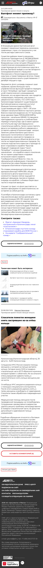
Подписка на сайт (10, 487)
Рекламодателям (20, 493)
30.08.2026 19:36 (7, 310)
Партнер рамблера (20, 557)
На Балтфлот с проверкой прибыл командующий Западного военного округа (24, 299)
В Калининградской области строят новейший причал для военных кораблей (23, 272)
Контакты (6, 493)
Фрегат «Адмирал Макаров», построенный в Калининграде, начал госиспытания (19, 224)
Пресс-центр (30, 484)
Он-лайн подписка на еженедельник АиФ (21, 490)
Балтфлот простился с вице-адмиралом (23, 278)
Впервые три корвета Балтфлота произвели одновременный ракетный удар (24, 292)
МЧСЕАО (4, 355)
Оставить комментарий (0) (21, 454)
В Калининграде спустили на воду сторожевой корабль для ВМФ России (20, 230)
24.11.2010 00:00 (6, 9)
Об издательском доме (12, 484)
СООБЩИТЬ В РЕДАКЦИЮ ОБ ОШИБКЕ (17, 496)
